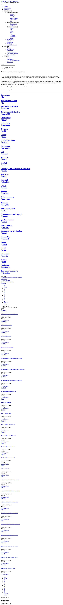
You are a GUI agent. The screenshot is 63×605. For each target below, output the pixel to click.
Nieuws (9, 48)
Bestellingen (10, 59)
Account (6, 56)
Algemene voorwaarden (12, 53)
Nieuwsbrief (10, 62)
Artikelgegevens (5, 320)
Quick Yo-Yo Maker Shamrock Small (8, 457)
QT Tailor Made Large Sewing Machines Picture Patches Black (12, 369)
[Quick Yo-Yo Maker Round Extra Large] (3, 432)
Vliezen (4, 260)
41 (4, 288)
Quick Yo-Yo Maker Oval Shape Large (8, 424)
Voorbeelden (10, 50)
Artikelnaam (4, 279)
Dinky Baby (5, 123)
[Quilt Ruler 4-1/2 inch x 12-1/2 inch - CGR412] (3, 531)
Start (5, 285)
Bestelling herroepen (15, 60)
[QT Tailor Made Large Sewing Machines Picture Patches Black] (3, 365)
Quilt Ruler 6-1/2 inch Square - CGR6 (8, 568)
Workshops (6, 9)
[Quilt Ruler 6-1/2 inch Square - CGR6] (3, 564)
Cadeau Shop (6, 118)
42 (4, 290)
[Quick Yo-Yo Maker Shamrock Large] (3, 443)
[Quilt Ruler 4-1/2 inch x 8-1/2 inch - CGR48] (3, 553)
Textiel (3, 248)
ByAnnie (9, 40)
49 (4, 299)
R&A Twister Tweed (12, 45)
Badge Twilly (10, 39)
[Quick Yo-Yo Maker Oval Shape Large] (3, 421)
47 (4, 296)
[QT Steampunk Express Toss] (3, 332)
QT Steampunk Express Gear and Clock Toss (9, 314)
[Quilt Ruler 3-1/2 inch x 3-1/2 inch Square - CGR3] (2, 520)
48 (4, 298)
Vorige (5, 287)
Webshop (6, 6)
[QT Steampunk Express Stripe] (3, 321)
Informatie (6, 46)
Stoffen (3, 242)
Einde (5, 303)
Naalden (4, 191)
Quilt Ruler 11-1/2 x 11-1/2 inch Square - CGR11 (10, 479)
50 (4, 301)
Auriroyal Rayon (14, 18)
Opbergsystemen (7, 197)
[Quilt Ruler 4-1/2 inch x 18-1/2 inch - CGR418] (3, 542)
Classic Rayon (13, 24)
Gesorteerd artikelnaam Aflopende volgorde (11, 277)
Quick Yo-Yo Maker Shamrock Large (8, 446)
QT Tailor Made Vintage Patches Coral (8, 391)
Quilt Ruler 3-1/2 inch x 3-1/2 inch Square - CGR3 (10, 524)
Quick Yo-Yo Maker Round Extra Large (8, 435)
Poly (11, 33)
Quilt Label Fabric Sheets (5, 468)
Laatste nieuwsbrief (11, 52)
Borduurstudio (7, 8)
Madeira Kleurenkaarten (12, 22)
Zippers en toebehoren (9, 271)
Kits (2, 152)
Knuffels (4, 163)
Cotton (11, 28)
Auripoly (12, 16)
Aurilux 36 (12, 15)
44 (4, 292)
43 (4, 291)
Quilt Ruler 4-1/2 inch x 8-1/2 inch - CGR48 (9, 557)
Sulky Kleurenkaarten (12, 26)
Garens (3, 135)
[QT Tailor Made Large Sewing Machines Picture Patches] (3, 354)
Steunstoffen (5, 237)
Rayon (11, 38)
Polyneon (12, 25)
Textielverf (5, 254)
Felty (11, 29)
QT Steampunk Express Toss (6, 336)
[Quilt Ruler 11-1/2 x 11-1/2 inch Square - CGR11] (3, 476)
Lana (11, 21)
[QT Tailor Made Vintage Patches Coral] (3, 388)
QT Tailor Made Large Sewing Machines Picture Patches (11, 358)
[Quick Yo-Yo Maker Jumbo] (3, 410)
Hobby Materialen (8, 140)
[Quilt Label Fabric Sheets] (2, 465)
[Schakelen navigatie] (1, 4)
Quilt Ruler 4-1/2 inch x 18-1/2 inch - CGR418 (9, 546)
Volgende (6, 302)
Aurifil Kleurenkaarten (12, 12)
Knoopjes (4, 157)
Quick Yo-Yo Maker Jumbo (6, 413)
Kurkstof (4, 180)
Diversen (4, 129)
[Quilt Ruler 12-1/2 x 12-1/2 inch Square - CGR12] (3, 487)
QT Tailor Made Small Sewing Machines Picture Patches (11, 380)
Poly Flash (12, 35)
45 (4, 294)
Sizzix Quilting (6, 226)
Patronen (4, 203)
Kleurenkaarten (7, 11)
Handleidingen (10, 49)
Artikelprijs (3, 283)
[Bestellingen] (13, 59)
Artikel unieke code (5, 280)
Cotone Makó (13, 19)
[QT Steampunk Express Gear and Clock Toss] (3, 310)
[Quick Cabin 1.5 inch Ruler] (2, 399)
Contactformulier (11, 54)
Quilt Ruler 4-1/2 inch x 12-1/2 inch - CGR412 (9, 535)
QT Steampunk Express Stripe (6, 325)
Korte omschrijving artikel (7, 281)
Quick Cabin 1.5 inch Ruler (6, 402)
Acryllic (12, 14)
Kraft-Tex (5, 174)
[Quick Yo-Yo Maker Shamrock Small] (3, 454)
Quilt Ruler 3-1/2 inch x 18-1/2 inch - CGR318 (9, 513)
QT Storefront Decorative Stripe (7, 347)
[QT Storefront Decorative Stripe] (3, 343)
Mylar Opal (9, 43)
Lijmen (3, 186)
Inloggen (9, 57)
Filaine (11, 31)
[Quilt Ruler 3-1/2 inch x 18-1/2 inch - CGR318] (3, 509)
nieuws (12, 86)
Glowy (11, 32)
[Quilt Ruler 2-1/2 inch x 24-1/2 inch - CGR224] (3, 498)
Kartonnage (5, 146)
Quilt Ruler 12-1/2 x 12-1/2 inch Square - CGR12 (10, 490)
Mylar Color (10, 42)
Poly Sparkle (13, 36)
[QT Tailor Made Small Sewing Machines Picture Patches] (3, 377)
